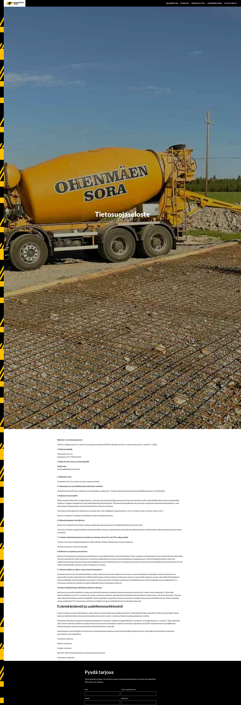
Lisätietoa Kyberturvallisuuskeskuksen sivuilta (130, 616)
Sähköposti (124, 698)
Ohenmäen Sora (214, 3)
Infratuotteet (198, 3)
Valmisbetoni (172, 3)
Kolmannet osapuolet (65, 657)
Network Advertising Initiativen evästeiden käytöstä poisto (81, 653)
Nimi (86, 689)
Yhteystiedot (230, 3)
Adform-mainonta (64, 643)
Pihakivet (184, 3)
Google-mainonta (64, 648)
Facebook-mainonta (65, 639)
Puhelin (87, 698)
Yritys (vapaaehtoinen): (128, 689)
